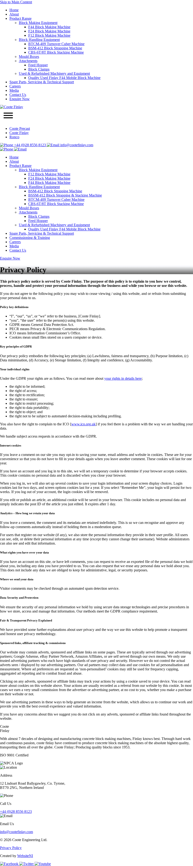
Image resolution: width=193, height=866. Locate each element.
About (14, 14)
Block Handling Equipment (39, 40)
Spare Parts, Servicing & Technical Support (41, 82)
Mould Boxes (29, 57)
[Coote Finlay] (11, 107)
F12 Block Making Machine (49, 35)
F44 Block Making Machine (49, 27)
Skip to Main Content (16, 2)
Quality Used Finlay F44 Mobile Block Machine (64, 78)
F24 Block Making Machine (49, 31)
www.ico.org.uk (83, 424)
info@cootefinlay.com (76, 145)
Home (14, 10)
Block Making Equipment (38, 23)
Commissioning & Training (29, 238)
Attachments (28, 61)
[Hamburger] (8, 116)
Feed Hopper (38, 65)
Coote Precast (19, 128)
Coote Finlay (19, 133)
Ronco (14, 137)
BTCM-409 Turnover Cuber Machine (56, 44)
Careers (15, 86)
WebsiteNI (25, 856)
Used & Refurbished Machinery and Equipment (54, 73)
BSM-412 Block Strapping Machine (55, 48)
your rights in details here (123, 378)
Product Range (20, 18)
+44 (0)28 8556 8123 (30, 145)
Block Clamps (38, 69)
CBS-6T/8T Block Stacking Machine (56, 52)
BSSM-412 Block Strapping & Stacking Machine (65, 195)
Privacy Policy (11, 848)
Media (14, 90)
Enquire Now (19, 99)
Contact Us (17, 95)
